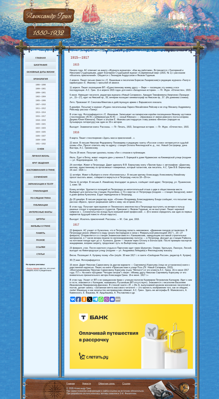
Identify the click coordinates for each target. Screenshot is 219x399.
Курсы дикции (33, 268)
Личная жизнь (40, 156)
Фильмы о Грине (40, 226)
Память (40, 233)
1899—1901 (41, 89)
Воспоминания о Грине (41, 170)
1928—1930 (41, 140)
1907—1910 (41, 104)
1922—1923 (41, 128)
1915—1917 (41, 116)
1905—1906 (41, 100)
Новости (86, 383)
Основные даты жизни (40, 72)
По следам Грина (40, 198)
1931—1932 (41, 144)
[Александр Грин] (109, 29)
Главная (40, 58)
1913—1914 (41, 112)
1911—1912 (41, 108)
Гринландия (40, 191)
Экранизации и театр (40, 184)
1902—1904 (41, 96)
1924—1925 (41, 132)
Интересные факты (40, 212)
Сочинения (40, 177)
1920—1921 (41, 124)
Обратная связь (106, 383)
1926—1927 (41, 136)
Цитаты (40, 219)
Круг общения (40, 163)
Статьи (40, 254)
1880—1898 (41, 85)
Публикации (40, 205)
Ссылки (40, 247)
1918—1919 (41, 120)
